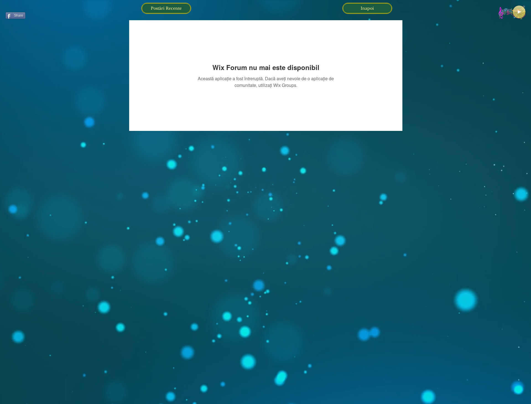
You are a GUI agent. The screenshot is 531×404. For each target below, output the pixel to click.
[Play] (519, 12)
